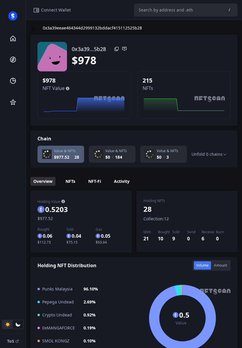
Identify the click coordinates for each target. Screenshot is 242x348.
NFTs (70, 181)
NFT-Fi (94, 181)
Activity (122, 181)
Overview (43, 181)
